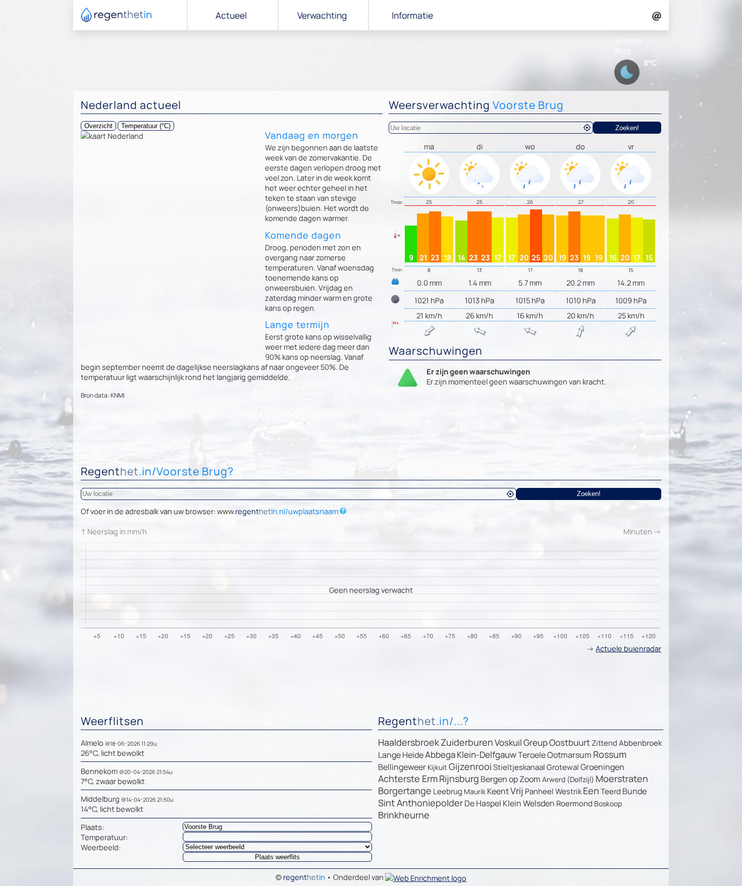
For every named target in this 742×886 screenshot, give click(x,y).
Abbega (440, 754)
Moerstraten (622, 778)
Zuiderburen (467, 742)
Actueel (231, 15)
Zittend (604, 743)
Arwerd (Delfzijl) (568, 779)
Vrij (516, 791)
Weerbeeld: (101, 847)
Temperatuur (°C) (146, 126)
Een (591, 791)
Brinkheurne (404, 815)
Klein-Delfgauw (486, 754)
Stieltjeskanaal (519, 767)
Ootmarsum (569, 754)
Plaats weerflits (277, 857)
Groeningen (602, 766)
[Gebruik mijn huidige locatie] (587, 128)
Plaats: (92, 827)
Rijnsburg (459, 778)
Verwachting (322, 15)
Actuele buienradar (628, 648)
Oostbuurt (569, 742)
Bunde (634, 791)
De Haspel (482, 803)
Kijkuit (437, 767)
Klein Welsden (529, 803)
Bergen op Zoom (511, 779)
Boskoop (608, 803)
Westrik (568, 791)
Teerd (611, 791)
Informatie (412, 15)
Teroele (532, 754)
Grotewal (563, 767)
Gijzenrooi (470, 766)
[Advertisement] (371, 434)
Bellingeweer (402, 766)
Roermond (574, 803)
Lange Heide (400, 754)
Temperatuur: (104, 837)
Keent (498, 791)
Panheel (539, 791)
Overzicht (98, 126)
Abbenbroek (640, 743)
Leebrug (447, 791)
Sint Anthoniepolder (420, 803)
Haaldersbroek (408, 742)
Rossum (609, 754)
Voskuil (508, 742)
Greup (535, 742)
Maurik (475, 791)
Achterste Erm (408, 778)
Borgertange (405, 791)
